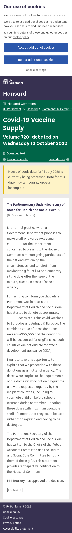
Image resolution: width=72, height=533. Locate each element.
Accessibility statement (18, 528)
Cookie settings (36, 70)
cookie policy (21, 37)
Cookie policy (11, 512)
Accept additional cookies (36, 47)
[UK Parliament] (13, 81)
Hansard (14, 93)
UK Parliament (12, 109)
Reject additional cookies (36, 60)
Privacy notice (12, 523)
